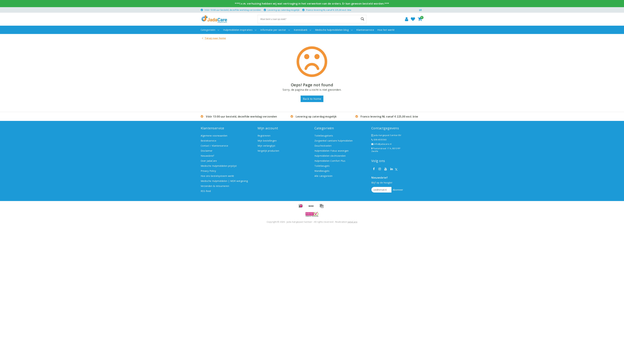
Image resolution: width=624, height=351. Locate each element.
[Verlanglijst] (413, 19)
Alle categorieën (323, 175)
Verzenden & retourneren (215, 186)
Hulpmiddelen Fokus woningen (331, 150)
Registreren (264, 135)
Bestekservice (208, 140)
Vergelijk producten (268, 150)
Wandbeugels (321, 170)
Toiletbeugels (322, 165)
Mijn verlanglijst (266, 145)
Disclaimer (207, 150)
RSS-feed (206, 191)
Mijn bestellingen (267, 140)
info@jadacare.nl (383, 144)
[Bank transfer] (312, 207)
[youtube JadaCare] (385, 169)
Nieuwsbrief (207, 155)
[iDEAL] (302, 207)
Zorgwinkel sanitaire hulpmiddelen (333, 140)
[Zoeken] (362, 19)
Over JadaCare (209, 160)
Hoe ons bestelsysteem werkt (217, 175)
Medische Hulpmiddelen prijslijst (219, 165)
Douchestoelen (323, 145)
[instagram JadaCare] (379, 169)
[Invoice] (322, 207)
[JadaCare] (214, 19)
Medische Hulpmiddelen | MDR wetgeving (224, 180)
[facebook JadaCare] (373, 169)
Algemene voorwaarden (214, 135)
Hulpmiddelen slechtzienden (330, 155)
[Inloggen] (406, 19)
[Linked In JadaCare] (391, 169)
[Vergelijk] (421, 10)
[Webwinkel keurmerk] (312, 214)
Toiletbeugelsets (323, 135)
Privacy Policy (208, 170)
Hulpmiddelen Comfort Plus (329, 160)
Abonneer (398, 189)
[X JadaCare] (396, 169)
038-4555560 (379, 139)
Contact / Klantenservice (214, 145)
